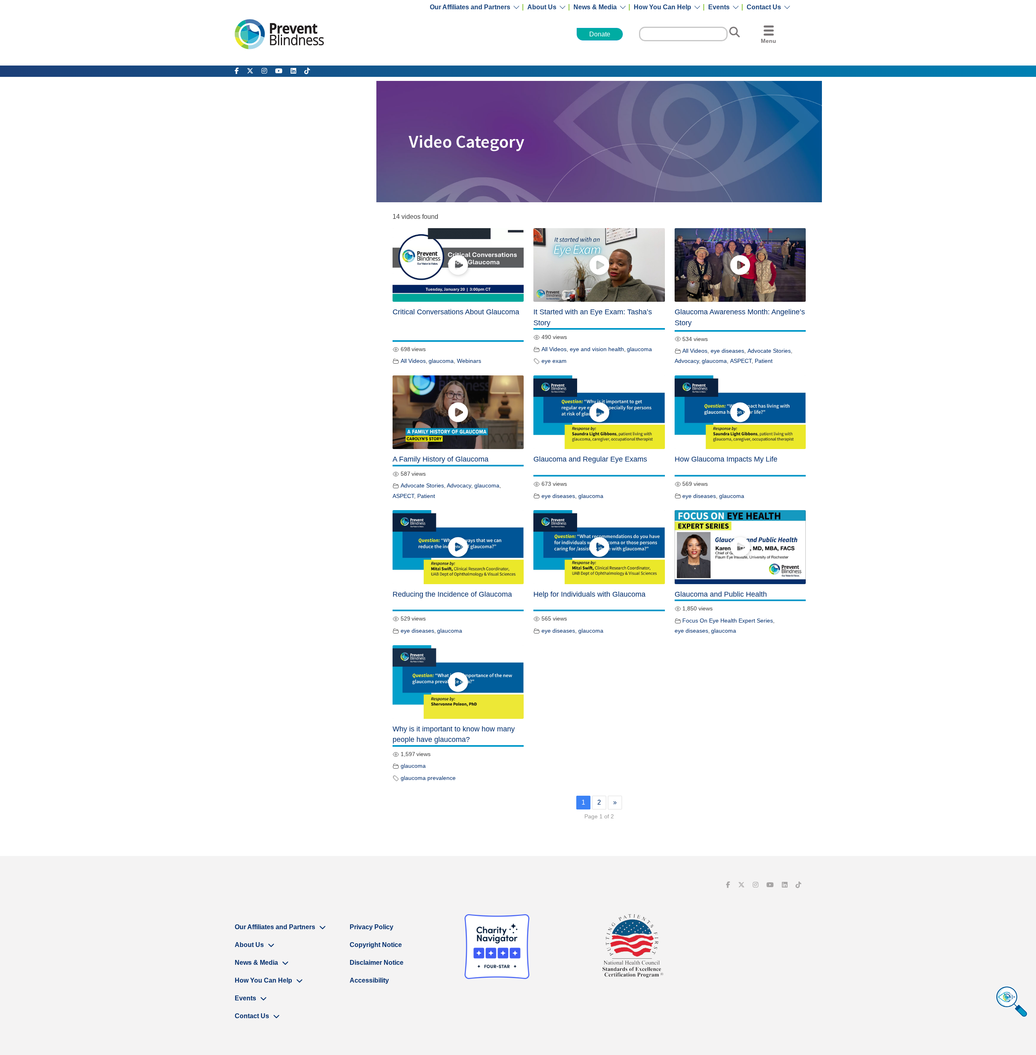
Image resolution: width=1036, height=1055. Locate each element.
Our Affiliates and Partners (470, 7)
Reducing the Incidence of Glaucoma (452, 594)
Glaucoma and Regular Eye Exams (590, 459)
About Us (541, 7)
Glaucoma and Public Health (721, 594)
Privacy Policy (371, 927)
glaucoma (441, 361)
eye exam (554, 361)
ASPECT (741, 361)
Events (719, 7)
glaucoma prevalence (428, 778)
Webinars (469, 361)
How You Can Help (662, 7)
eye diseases (727, 350)
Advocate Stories (769, 350)
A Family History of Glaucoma (440, 459)
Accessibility (369, 980)
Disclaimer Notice (376, 962)
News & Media (595, 7)
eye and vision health (597, 349)
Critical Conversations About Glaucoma (456, 312)
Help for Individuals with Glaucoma (589, 594)
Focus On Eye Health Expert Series (727, 620)
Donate (599, 34)
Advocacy (687, 361)
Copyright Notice (376, 944)
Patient (764, 361)
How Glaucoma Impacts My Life (726, 459)
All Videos (413, 361)
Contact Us (764, 7)
